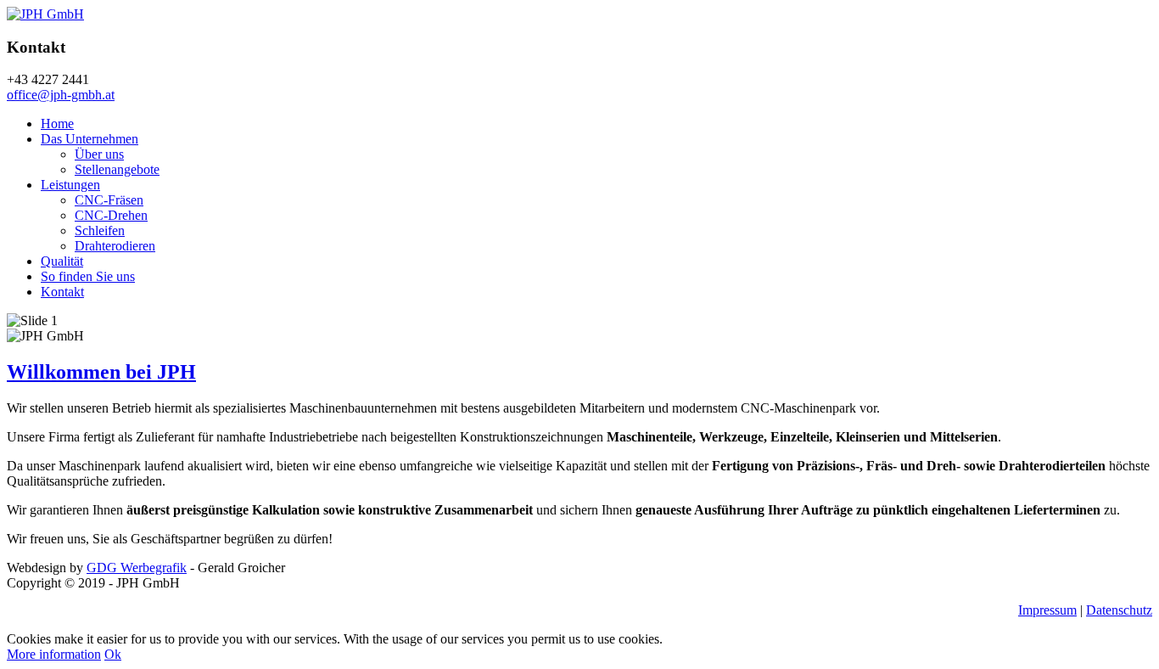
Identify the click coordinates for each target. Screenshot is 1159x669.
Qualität (62, 261)
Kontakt (62, 291)
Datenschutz (1119, 610)
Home (57, 123)
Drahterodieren (115, 246)
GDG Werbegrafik (137, 567)
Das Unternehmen (89, 139)
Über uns (99, 154)
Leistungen (70, 184)
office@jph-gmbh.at (61, 94)
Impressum (1047, 610)
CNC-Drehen (111, 215)
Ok (112, 654)
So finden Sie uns (88, 276)
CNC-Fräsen (109, 200)
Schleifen (100, 230)
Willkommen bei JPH (101, 372)
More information (54, 654)
